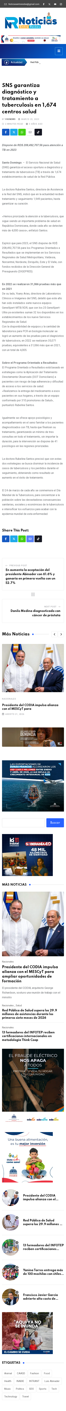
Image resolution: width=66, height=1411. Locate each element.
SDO (31, 1388)
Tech (54, 1388)
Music (7, 1388)
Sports (42, 1388)
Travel (25, 1396)
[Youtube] (55, 4)
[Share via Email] (30, 132)
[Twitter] (49, 4)
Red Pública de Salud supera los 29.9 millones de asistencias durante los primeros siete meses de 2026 (29, 1014)
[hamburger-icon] (59, 51)
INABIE (20, 1381)
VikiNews (10, 119)
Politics (20, 1388)
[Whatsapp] (22, 132)
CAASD (21, 1373)
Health (7, 1381)
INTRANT (34, 1381)
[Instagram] (60, 4)
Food (47, 1373)
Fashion (34, 1373)
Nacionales (9, 699)
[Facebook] (43, 4)
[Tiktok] (38, 132)
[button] (54, 634)
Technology (10, 1396)
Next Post (50, 607)
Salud (19, 1005)
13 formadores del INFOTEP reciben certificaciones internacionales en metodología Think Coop (28, 1036)
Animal (8, 1373)
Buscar (55, 822)
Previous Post (18, 565)
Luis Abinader (52, 1381)
